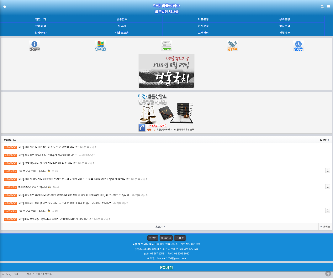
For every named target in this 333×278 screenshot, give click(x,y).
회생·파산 (40, 32)
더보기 (323, 140)
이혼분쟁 (203, 19)
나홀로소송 (122, 32)
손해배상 (40, 25)
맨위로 (326, 226)
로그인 (152, 238)
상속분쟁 (284, 19)
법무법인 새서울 (166, 12)
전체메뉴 (284, 32)
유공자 (122, 25)
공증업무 (122, 19)
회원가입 (166, 238)
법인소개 (40, 19)
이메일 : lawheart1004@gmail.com (166, 258)
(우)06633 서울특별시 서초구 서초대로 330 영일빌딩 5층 (166, 249)
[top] (328, 273)
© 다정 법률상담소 (167, 244)
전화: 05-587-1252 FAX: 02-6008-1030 (166, 253)
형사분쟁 (284, 25)
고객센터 (203, 32)
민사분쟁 (203, 25)
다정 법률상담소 (166, 5)
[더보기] (328, 26)
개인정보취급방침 (191, 244)
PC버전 (180, 238)
